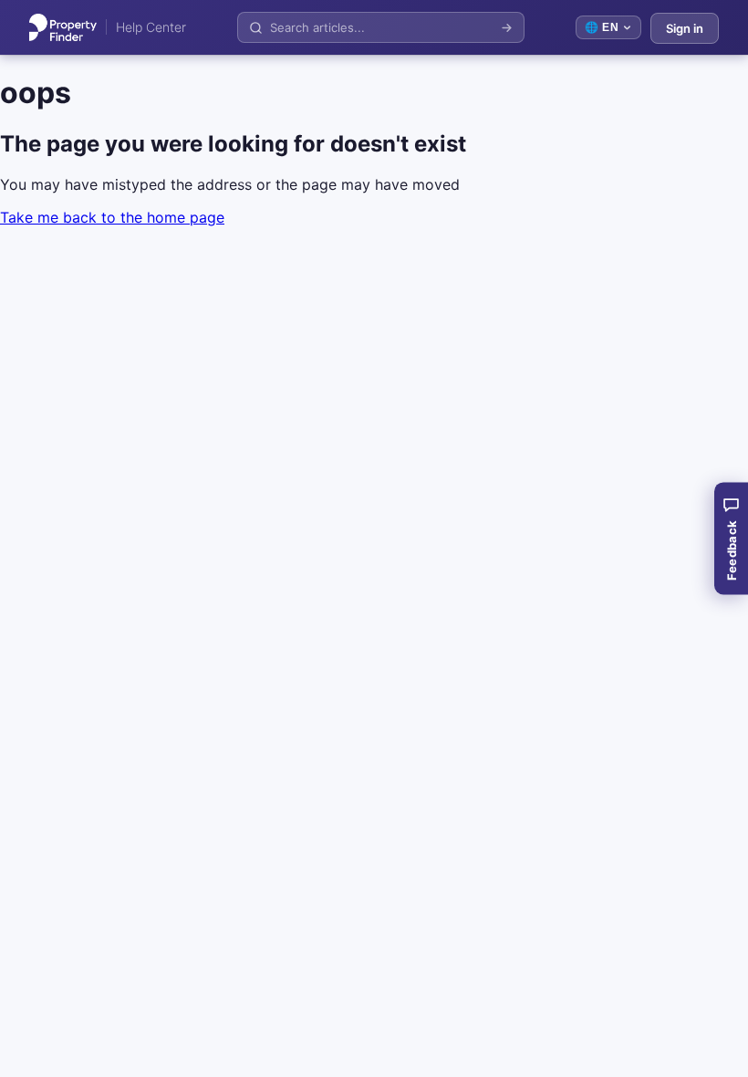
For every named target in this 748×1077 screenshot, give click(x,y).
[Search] (506, 28)
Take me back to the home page (112, 217)
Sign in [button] (684, 28)
